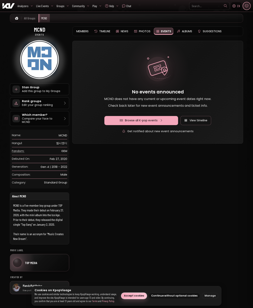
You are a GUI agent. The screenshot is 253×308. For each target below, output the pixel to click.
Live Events (42, 6)
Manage (210, 295)
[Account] (247, 6)
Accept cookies (134, 295)
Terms (94, 301)
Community (78, 6)
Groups (60, 6)
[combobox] (209, 6)
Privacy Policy (108, 301)
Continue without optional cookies (174, 295)
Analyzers (23, 6)
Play (95, 6)
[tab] (82, 31)
